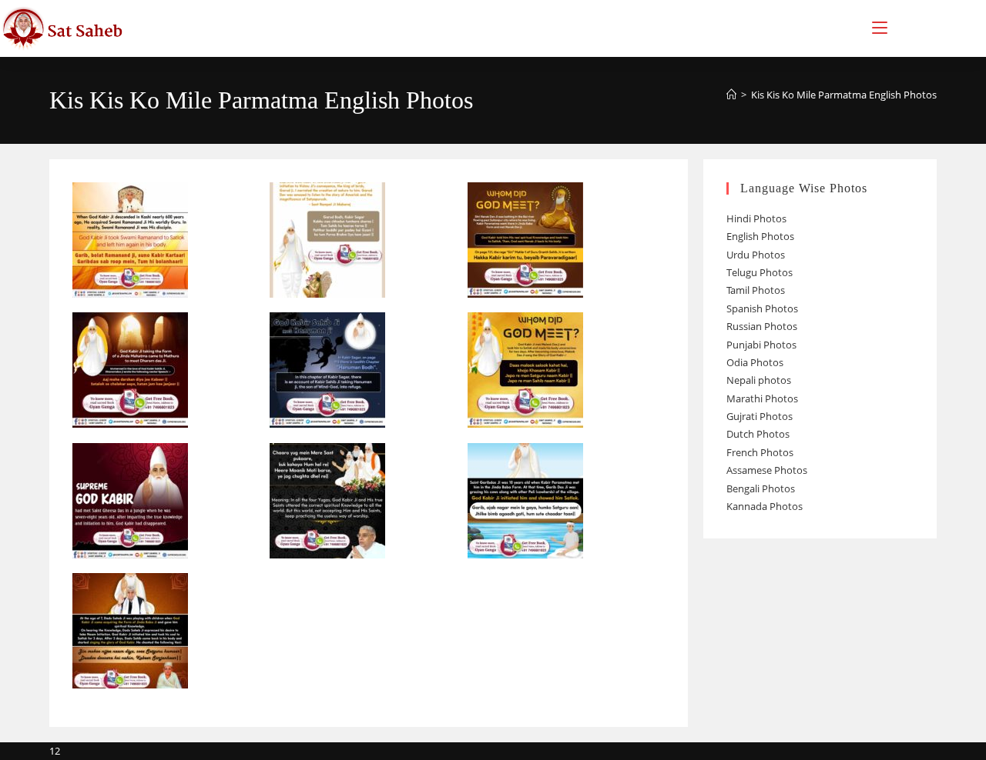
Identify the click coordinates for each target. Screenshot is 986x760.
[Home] (731, 95)
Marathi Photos (762, 398)
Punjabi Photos (761, 345)
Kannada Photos (764, 506)
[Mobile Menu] (879, 28)
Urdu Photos (755, 255)
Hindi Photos (756, 218)
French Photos (759, 452)
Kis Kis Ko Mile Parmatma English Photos (844, 95)
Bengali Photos (760, 488)
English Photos (760, 236)
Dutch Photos (758, 434)
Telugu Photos (759, 272)
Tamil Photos (755, 290)
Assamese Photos (766, 470)
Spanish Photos (762, 308)
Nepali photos (758, 380)
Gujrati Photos (759, 416)
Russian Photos (761, 326)
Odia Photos (754, 362)
